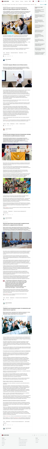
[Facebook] (10, 56)
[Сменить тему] (34, 1)
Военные (7, 297)
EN (39, 1)
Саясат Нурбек (27, 421)
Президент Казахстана (14, 52)
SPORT (30, 1)
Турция (4, 123)
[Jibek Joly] (41, 4)
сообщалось (7, 207)
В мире (8, 123)
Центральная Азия (6, 54)
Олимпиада (5, 211)
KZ (36, 1)
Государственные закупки (22, 445)
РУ (38, 1)
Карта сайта (37, 439)
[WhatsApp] (5, 56)
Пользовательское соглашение (23, 439)
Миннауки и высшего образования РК (20, 211)
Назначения (8, 4)
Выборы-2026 (32, 4)
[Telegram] (7, 56)
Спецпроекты (20, 4)
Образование (21, 52)
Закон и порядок (13, 4)
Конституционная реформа (26, 4)
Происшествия (4, 439)
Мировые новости (22, 123)
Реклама (37, 442)
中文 (41, 1)
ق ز (42, 1)
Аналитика (26, 1)
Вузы (4, 52)
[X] (12, 56)
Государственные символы (22, 442)
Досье (17, 4)
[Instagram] (3, 56)
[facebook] (38, 435)
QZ (37, 1)
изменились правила (17, 417)
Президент (8, 52)
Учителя (17, 123)
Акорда (5, 4)
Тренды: (3, 4)
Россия (25, 52)
